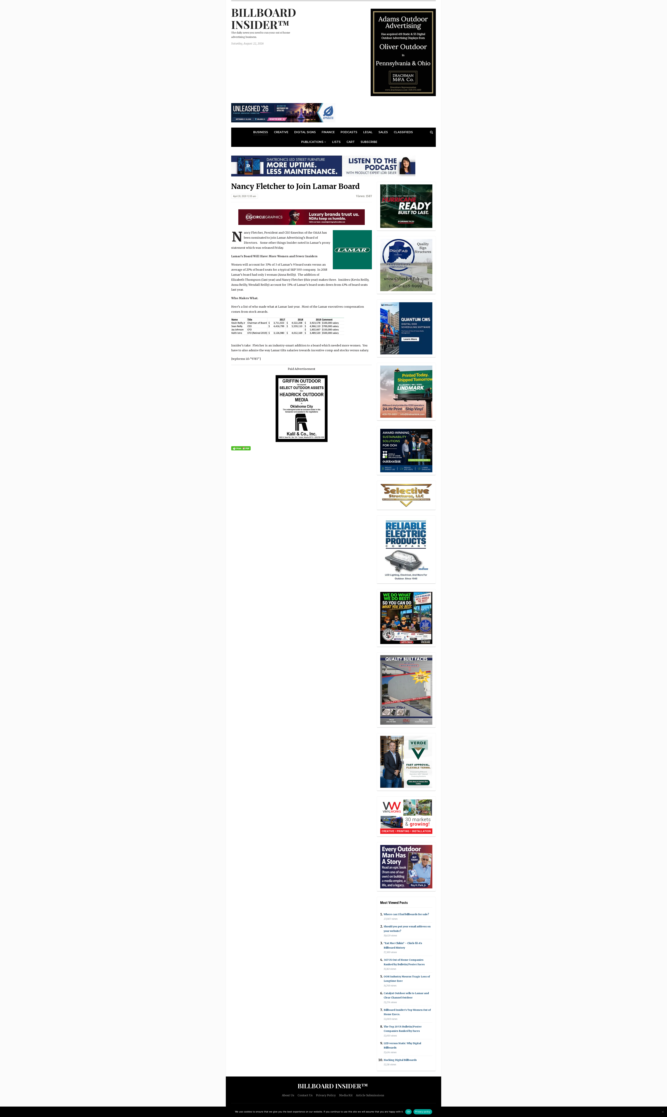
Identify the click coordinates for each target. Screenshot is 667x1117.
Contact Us (305, 1095)
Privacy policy (422, 1111)
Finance (328, 132)
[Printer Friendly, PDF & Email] (241, 448)
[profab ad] (406, 264)
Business (260, 132)
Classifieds (403, 132)
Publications (312, 142)
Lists (336, 142)
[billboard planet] (406, 328)
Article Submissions (370, 1095)
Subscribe (369, 142)
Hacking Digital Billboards (400, 1060)
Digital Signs (305, 132)
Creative (281, 132)
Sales (383, 132)
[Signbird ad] (406, 761)
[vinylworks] (406, 816)
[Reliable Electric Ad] (406, 549)
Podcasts (349, 132)
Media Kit (346, 1095)
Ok (408, 1111)
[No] (662, 1112)
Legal (368, 132)
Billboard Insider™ (263, 18)
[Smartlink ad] (406, 450)
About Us (288, 1095)
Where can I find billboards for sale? (406, 914)
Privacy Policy (326, 1095)
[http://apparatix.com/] (283, 112)
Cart (351, 142)
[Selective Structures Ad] (406, 495)
